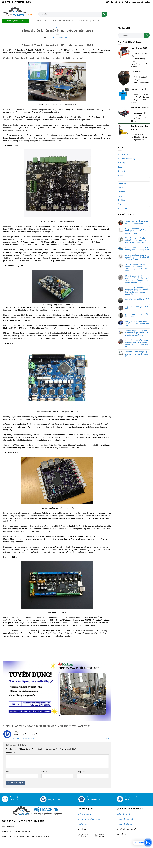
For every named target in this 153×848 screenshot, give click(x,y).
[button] (15, 21)
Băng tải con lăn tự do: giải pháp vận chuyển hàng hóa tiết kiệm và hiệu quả (137, 257)
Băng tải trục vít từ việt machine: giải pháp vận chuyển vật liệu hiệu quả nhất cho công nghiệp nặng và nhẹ (137, 279)
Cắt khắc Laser (124, 155)
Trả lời (108, 738)
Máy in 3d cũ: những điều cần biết (136, 308)
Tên (8, 772)
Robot (120, 175)
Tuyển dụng (123, 196)
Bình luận (10, 752)
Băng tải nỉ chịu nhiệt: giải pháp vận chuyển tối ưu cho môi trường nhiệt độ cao (136, 240)
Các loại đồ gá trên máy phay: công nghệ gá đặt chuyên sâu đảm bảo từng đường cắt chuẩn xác (136, 291)
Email (44, 772)
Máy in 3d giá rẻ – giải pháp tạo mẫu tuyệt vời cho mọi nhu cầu (137, 323)
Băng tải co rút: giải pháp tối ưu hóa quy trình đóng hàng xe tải (137, 249)
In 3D (57, 27)
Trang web (81, 772)
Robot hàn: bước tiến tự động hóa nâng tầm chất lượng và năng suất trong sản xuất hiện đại (136, 343)
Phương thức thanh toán (125, 819)
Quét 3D (121, 171)
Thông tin (122, 183)
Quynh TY (68, 37)
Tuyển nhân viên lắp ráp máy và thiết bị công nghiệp (136, 222)
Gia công (121, 163)
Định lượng (122, 208)
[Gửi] (104, 14)
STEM (120, 179)
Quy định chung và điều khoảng (89, 819)
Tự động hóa (123, 192)
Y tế (119, 204)
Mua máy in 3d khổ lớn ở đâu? (137, 299)
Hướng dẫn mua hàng (124, 814)
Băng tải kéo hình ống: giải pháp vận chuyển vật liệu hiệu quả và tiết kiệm (137, 231)
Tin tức (121, 188)
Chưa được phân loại (126, 159)
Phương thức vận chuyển (125, 824)
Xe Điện (121, 200)
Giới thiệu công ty (84, 814)
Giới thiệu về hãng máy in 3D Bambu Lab (136, 315)
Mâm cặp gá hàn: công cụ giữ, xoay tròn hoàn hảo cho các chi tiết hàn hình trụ (137, 354)
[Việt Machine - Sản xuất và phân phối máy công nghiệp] (17, 11)
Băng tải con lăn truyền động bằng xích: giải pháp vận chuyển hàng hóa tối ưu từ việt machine (137, 267)
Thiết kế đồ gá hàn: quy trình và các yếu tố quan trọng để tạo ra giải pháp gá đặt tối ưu (137, 333)
